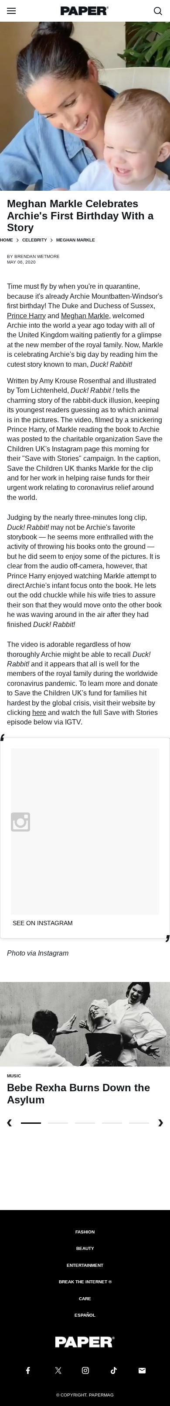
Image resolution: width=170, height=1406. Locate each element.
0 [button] (31, 1123)
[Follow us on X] (56, 1370)
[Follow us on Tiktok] (114, 1370)
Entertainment (85, 1265)
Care (85, 1298)
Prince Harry (26, 316)
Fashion (85, 1232)
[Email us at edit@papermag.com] (142, 1370)
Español (85, 1315)
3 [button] (112, 1123)
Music (14, 1075)
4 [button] (139, 1123)
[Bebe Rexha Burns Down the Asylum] (85, 1024)
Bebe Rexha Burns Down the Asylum (78, 1094)
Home (6, 240)
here (39, 712)
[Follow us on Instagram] (85, 1370)
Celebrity (34, 240)
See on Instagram (43, 923)
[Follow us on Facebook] (28, 1370)
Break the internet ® (85, 1281)
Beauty (85, 1248)
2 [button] (85, 1123)
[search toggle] (158, 11)
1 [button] (58, 1123)
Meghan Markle (85, 316)
